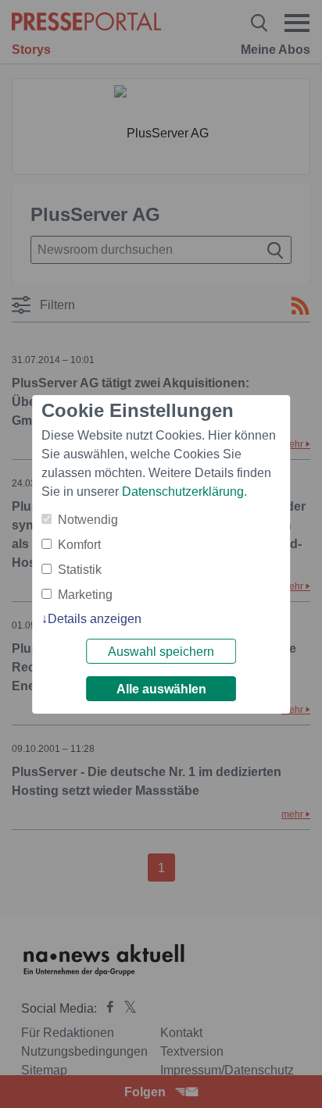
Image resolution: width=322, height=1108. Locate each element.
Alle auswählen (161, 689)
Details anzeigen (94, 618)
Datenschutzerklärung (183, 491)
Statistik (80, 569)
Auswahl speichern (161, 651)
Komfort (79, 544)
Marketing (85, 594)
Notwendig (88, 519)
